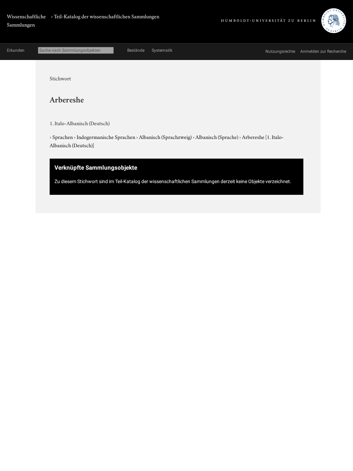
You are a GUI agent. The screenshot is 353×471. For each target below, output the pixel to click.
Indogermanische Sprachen (106, 136)
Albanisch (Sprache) (217, 136)
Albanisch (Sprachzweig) (166, 136)
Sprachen (63, 136)
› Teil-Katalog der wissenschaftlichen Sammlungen (105, 16)
